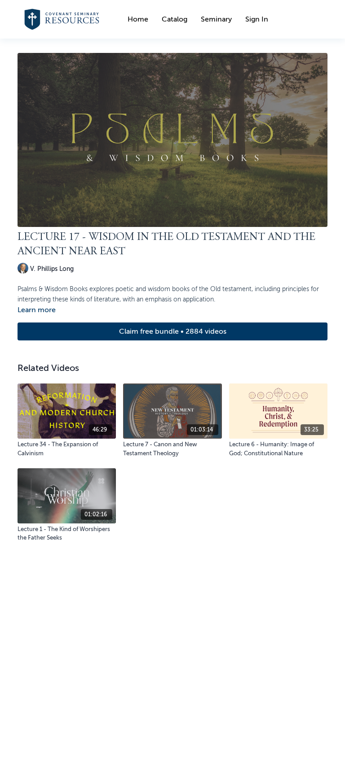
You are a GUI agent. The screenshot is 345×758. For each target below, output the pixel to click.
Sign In (256, 19)
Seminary (216, 19)
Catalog (174, 19)
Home (138, 19)
